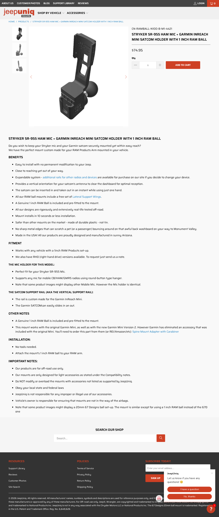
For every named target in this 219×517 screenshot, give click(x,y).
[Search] (161, 438)
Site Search (14, 487)
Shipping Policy (85, 487)
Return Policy (84, 481)
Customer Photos (28, 3)
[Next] (125, 77)
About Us (8, 3)
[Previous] (31, 77)
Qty (134, 58)
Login (200, 3)
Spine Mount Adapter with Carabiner (155, 331)
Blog (46, 3)
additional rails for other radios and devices (70, 177)
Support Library (63, 3)
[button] (51, 13)
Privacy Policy (84, 474)
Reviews (83, 3)
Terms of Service (85, 468)
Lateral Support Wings (87, 197)
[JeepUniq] (18, 13)
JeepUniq (22, 498)
